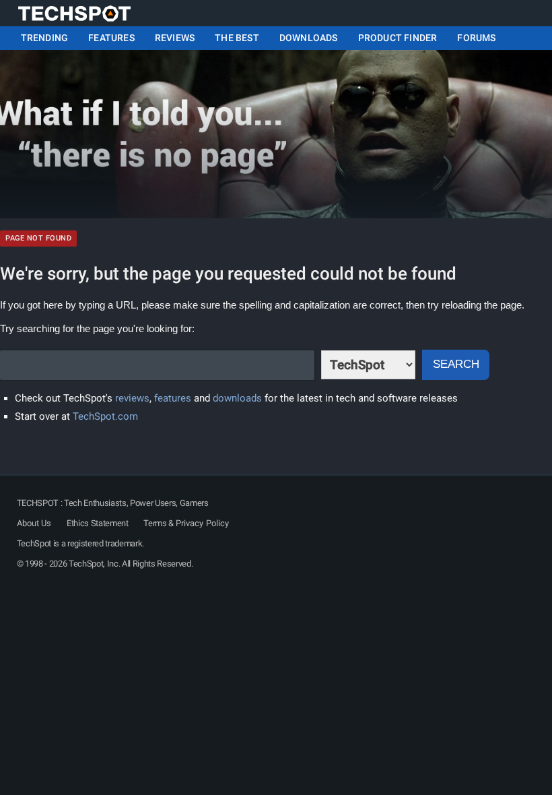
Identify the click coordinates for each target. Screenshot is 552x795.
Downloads (308, 37)
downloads (237, 398)
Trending (45, 37)
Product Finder (398, 37)
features (172, 398)
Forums (476, 37)
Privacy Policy (202, 523)
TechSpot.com (105, 416)
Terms (154, 523)
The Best (237, 37)
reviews (132, 398)
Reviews (175, 37)
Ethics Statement (98, 523)
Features (111, 37)
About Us (34, 523)
